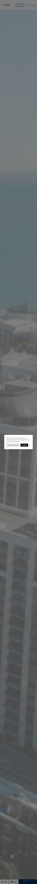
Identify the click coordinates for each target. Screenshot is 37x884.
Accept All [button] (24, 445)
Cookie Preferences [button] (13, 445)
